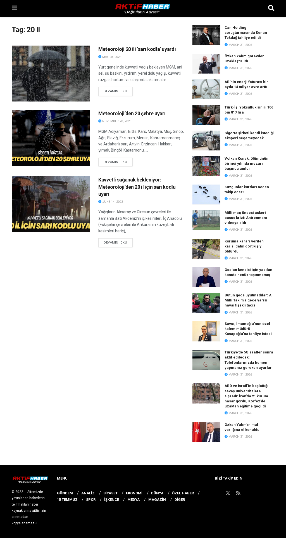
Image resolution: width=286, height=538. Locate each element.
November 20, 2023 (116, 121)
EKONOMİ (134, 493)
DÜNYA (157, 493)
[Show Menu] (14, 8)
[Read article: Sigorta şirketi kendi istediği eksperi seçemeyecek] (206, 141)
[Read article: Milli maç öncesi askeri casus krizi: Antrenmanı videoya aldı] (206, 220)
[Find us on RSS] (238, 493)
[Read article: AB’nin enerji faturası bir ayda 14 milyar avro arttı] (206, 89)
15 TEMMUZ (67, 499)
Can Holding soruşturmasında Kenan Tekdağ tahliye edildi (246, 32)
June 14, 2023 (112, 202)
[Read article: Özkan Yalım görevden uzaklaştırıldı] (206, 64)
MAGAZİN (157, 499)
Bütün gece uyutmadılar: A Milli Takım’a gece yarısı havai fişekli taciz (248, 300)
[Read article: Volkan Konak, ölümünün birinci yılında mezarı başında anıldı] (206, 166)
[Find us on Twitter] (227, 493)
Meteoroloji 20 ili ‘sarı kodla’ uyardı (137, 49)
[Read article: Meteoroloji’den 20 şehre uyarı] (51, 138)
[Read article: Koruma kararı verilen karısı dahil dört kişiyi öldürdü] (206, 249)
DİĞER (180, 499)
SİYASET (110, 493)
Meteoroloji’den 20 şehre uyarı (131, 113)
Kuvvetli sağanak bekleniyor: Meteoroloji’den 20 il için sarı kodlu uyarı (137, 187)
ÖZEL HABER (183, 493)
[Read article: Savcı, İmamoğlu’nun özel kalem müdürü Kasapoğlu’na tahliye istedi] (206, 331)
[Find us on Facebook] (217, 493)
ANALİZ (88, 493)
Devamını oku (118, 91)
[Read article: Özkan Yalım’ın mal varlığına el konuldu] (206, 432)
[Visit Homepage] (142, 8)
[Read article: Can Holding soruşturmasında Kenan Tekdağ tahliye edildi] (206, 35)
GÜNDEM (65, 493)
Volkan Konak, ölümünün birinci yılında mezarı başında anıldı (246, 163)
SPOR (91, 499)
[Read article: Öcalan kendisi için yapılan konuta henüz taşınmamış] (206, 277)
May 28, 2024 (111, 57)
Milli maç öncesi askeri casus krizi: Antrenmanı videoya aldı (246, 218)
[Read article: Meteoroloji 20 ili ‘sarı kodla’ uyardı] (51, 74)
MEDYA (133, 499)
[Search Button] (271, 8)
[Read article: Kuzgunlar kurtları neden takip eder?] (206, 195)
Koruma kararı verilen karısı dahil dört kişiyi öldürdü (244, 246)
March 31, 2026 (240, 45)
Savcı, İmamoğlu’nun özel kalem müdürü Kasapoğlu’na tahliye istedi (248, 329)
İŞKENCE (111, 499)
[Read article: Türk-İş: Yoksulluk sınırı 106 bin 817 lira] (206, 115)
